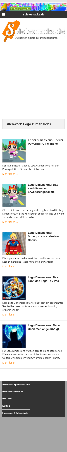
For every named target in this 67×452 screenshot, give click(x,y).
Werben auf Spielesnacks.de (16, 384)
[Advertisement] (33, 84)
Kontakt (6, 405)
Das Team (7, 398)
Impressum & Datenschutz (15, 412)
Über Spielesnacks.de (12, 391)
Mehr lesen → (10, 174)
